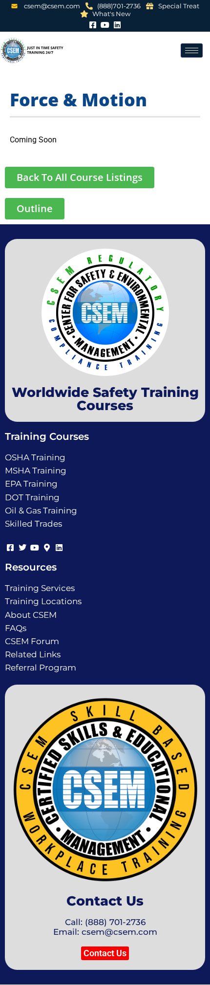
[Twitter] (22, 546)
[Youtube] (105, 24)
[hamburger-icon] (192, 50)
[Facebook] (93, 24)
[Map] (47, 546)
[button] (105, 953)
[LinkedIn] (117, 24)
